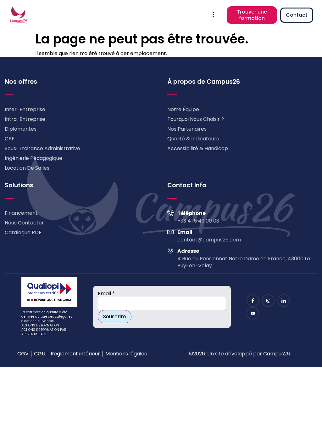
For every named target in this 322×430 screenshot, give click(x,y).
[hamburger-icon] (213, 15)
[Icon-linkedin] (283, 300)
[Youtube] (253, 313)
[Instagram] (268, 300)
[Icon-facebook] (253, 300)
